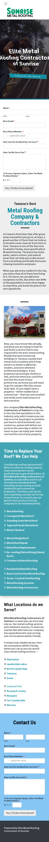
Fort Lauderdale (16, 700)
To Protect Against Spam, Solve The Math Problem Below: (22, 174)
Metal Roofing (15, 511)
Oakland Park (14, 686)
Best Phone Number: (13, 131)
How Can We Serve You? (15, 152)
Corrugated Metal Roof (20, 516)
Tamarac (12, 673)
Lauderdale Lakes (17, 664)
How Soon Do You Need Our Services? (21, 142)
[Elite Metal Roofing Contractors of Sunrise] (20, 12)
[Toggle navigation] (5, 3)
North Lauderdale (17, 668)
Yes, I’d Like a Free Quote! (19, 188)
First (5, 116)
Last (27, 116)
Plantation (13, 659)
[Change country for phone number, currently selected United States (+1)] (6, 135)
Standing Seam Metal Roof (22, 520)
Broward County (16, 691)
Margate (12, 695)
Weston (11, 705)
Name (6, 108)
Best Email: (9, 121)
